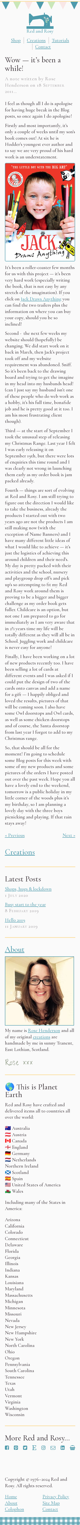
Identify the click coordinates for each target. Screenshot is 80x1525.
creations (41, 1037)
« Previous (15, 835)
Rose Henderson (44, 1030)
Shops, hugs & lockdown (28, 889)
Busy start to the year (25, 904)
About (15, 949)
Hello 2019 (15, 920)
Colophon (14, 1509)
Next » (69, 835)
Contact (43, 47)
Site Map (51, 1503)
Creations (36, 40)
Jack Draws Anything (41, 299)
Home (11, 1496)
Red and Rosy (40, 31)
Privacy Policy (55, 1496)
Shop (16, 40)
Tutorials (60, 40)
